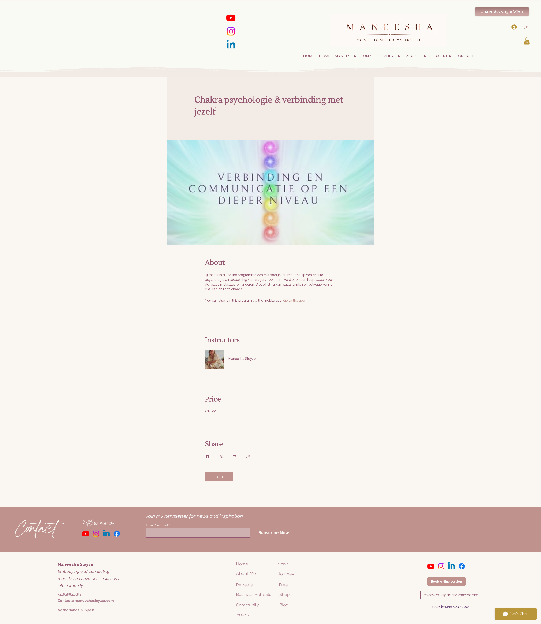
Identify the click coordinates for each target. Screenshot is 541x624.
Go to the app (294, 300)
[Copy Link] (248, 456)
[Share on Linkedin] (234, 456)
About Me (246, 573)
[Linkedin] (230, 45)
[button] (527, 40)
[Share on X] (221, 456)
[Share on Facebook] (207, 456)
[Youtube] (230, 17)
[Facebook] (117, 534)
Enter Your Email (157, 525)
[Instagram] (230, 31)
